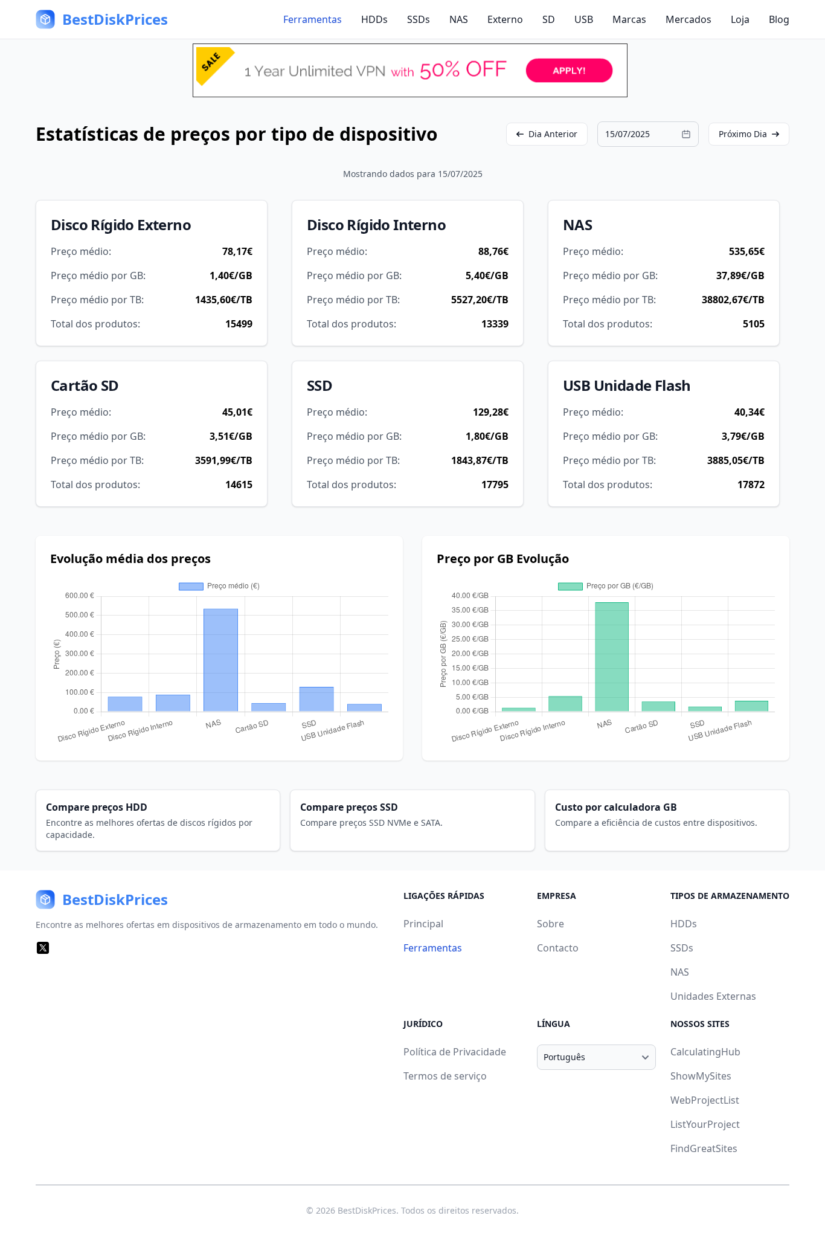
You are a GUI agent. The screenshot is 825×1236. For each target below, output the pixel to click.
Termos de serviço (445, 1076)
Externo (505, 19)
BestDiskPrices (367, 1210)
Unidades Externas (713, 996)
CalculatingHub (705, 1051)
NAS (458, 19)
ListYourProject (705, 1124)
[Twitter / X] (43, 948)
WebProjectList (704, 1100)
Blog (779, 19)
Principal (423, 923)
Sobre (550, 923)
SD (548, 19)
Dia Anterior (552, 134)
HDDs (374, 19)
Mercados (688, 19)
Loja (740, 19)
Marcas (629, 19)
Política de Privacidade (454, 1051)
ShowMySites (700, 1076)
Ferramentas (312, 19)
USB (583, 19)
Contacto (558, 947)
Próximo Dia (743, 134)
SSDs (418, 19)
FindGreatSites (703, 1148)
